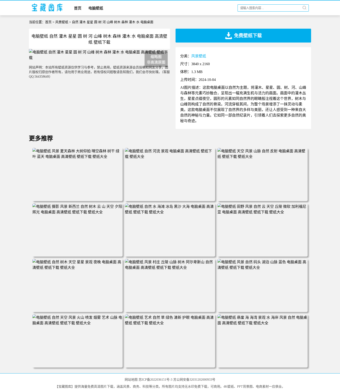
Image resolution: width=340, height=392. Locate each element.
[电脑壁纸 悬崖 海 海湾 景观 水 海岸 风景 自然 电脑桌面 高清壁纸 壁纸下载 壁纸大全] (262, 323)
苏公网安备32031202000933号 (194, 379)
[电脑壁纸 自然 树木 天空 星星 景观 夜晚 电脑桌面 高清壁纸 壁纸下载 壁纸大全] (77, 268)
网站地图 (131, 379)
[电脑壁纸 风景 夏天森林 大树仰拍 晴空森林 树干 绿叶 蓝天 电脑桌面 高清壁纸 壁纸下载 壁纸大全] (77, 157)
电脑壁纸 (95, 8)
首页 (77, 8)
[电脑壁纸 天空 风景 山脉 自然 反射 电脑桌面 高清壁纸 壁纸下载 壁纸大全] (262, 157)
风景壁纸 (61, 22)
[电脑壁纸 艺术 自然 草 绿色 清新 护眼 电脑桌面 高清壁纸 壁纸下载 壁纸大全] (170, 323)
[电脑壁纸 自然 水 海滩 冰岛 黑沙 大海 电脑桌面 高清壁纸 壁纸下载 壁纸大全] (170, 212)
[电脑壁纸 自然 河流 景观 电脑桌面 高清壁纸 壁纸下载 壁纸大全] (170, 157)
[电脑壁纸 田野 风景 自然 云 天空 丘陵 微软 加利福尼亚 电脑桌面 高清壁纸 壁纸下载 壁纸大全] (262, 212)
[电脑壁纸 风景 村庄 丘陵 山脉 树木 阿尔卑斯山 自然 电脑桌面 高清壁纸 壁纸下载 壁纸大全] (170, 268)
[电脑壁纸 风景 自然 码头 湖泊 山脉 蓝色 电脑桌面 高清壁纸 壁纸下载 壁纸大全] (262, 268)
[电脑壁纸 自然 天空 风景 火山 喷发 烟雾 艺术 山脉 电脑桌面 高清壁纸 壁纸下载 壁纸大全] (77, 323)
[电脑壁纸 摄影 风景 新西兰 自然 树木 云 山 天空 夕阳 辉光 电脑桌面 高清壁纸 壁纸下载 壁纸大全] (77, 212)
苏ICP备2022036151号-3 (155, 379)
